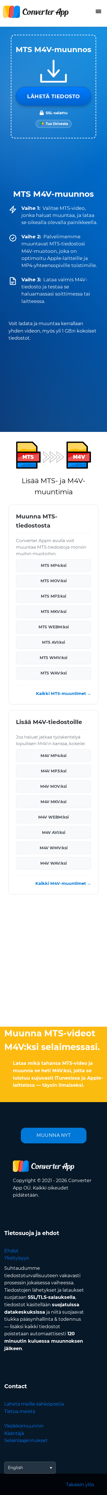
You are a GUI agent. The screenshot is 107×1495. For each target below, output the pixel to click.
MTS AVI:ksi (53, 642)
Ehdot (11, 1251)
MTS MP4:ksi (53, 565)
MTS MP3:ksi (53, 596)
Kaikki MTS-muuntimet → (63, 693)
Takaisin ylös (80, 1484)
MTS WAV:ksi (54, 673)
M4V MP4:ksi (53, 755)
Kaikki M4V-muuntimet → (63, 883)
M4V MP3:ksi (53, 771)
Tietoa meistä (19, 1411)
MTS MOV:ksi (54, 581)
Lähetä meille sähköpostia (34, 1404)
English (15, 1467)
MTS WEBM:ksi (54, 627)
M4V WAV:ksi (53, 863)
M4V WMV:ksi (54, 848)
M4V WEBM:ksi (53, 817)
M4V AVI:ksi (53, 832)
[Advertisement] (53, 962)
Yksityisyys (16, 1258)
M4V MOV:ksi (53, 786)
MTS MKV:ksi (53, 611)
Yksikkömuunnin (24, 1426)
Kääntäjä (14, 1433)
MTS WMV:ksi (53, 657)
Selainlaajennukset (26, 1440)
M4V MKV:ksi (53, 801)
